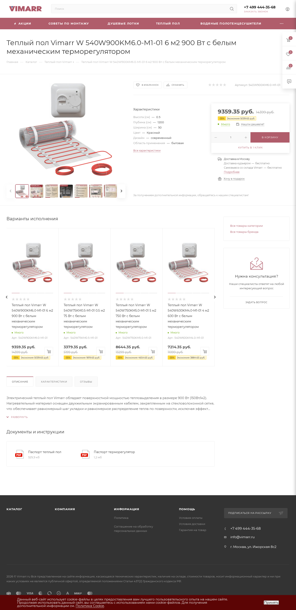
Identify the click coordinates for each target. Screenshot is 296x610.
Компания (65, 509)
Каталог (14, 509)
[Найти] (231, 8)
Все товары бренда (244, 231)
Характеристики (54, 381)
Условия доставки (192, 524)
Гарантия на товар (192, 530)
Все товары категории (246, 225)
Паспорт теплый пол (44, 452)
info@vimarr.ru (242, 537)
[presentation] (6, 297)
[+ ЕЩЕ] (281, 23)
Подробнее (231, 172)
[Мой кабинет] (287, 9)
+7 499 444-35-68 (260, 7)
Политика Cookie (90, 606)
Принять (271, 602)
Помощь (187, 509)
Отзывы (86, 381)
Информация (126, 509)
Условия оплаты (190, 518)
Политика (121, 518)
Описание (20, 381)
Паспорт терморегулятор (114, 452)
